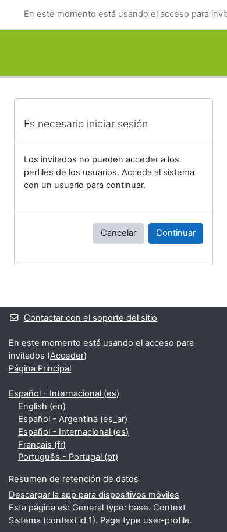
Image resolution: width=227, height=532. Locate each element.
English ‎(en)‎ (42, 406)
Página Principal (40, 368)
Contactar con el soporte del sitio (90, 318)
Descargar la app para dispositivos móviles (94, 495)
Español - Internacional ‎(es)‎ (64, 393)
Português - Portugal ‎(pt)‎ (68, 457)
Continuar (176, 233)
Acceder (67, 355)
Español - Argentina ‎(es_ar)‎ (72, 419)
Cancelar (118, 233)
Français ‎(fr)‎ (42, 444)
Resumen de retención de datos (74, 479)
